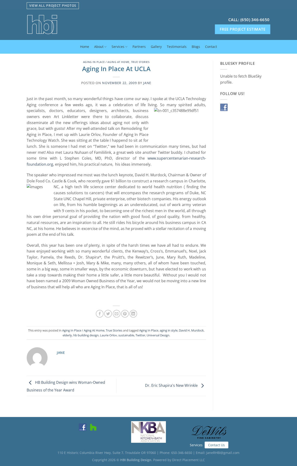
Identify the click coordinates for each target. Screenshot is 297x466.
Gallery (156, 46)
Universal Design (158, 335)
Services (118, 46)
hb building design (86, 335)
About (98, 46)
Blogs (196, 46)
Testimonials (177, 46)
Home (84, 46)
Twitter (140, 335)
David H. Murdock (191, 330)
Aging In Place (148, 330)
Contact (211, 46)
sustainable (126, 335)
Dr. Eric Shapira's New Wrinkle (172, 385)
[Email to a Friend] (116, 314)
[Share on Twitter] (108, 314)
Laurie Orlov (108, 335)
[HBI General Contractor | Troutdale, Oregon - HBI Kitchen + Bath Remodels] (76, 24)
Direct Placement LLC (188, 460)
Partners (139, 46)
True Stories (140, 62)
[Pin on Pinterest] (125, 314)
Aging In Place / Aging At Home (106, 62)
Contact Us (216, 445)
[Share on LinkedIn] (133, 314)
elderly (67, 335)
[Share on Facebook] (99, 314)
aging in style (169, 330)
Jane (147, 83)
